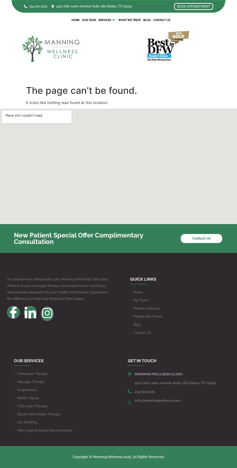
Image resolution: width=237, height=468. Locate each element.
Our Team (89, 20)
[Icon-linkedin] (30, 312)
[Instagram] (47, 314)
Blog (147, 20)
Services (104, 20)
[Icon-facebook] (13, 312)
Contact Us (161, 20)
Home (76, 20)
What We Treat (129, 20)
